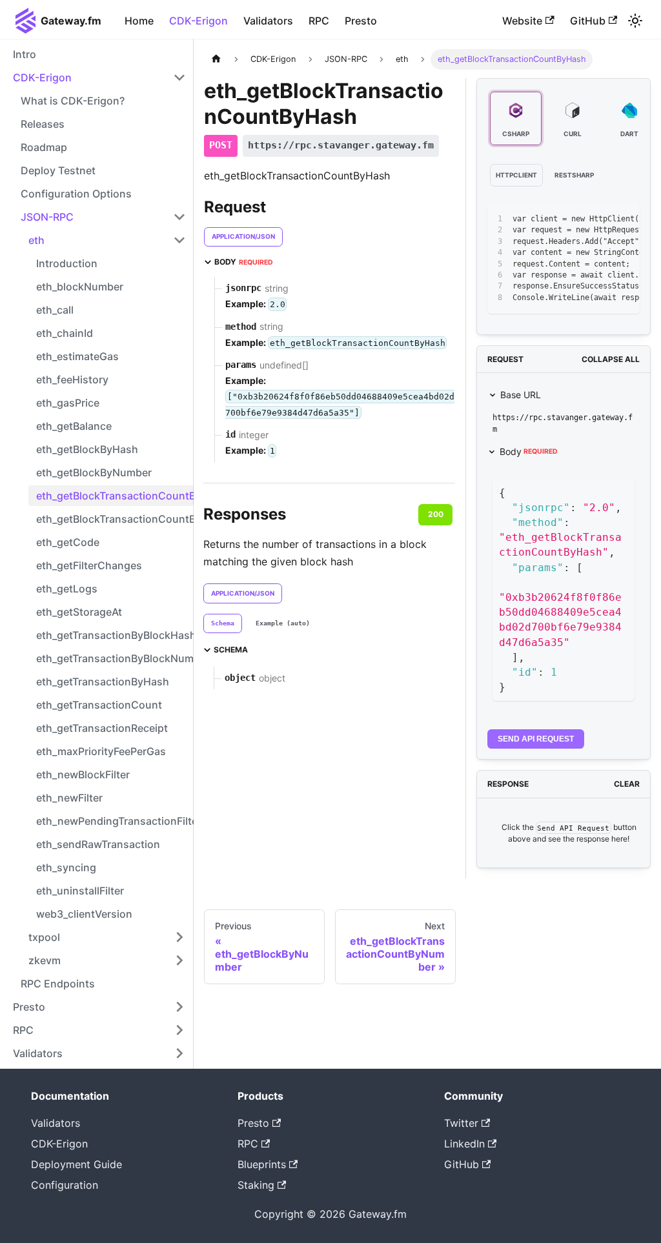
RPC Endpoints (58, 983)
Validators (268, 20)
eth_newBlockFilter (83, 774)
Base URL (520, 394)
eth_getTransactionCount (99, 704)
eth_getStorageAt (79, 611)
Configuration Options (76, 193)
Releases (43, 123)
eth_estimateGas (77, 356)
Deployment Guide (76, 1164)
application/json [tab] (243, 236)
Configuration (64, 1184)
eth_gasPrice (67, 402)
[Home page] (216, 59)
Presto (361, 20)
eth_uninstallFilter (80, 890)
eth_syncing (66, 867)
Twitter (461, 1123)
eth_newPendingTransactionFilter (115, 820)
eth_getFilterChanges (89, 565)
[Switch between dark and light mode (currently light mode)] (635, 20)
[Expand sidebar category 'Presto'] (179, 1006)
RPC (319, 20)
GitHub (587, 20)
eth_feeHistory (72, 379)
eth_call (55, 309)
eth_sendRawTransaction (98, 844)
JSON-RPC (47, 216)
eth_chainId (64, 333)
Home (139, 20)
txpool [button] (44, 937)
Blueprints (262, 1164)
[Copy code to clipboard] (600, 219)
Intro (24, 54)
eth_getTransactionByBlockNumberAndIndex (115, 658)
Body (529, 451)
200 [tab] (435, 514)
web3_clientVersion (84, 913)
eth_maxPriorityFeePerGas (101, 751)
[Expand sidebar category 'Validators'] (179, 1053)
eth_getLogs (66, 588)
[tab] (222, 623)
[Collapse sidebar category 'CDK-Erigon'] (179, 77)
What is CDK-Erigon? (73, 100)
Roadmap (44, 147)
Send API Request (536, 738)
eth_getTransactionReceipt (102, 728)
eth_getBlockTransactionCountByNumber (115, 518)
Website (522, 20)
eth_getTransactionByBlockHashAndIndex (115, 635)
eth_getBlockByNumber (94, 472)
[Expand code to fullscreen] (624, 219)
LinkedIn (464, 1143)
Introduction (66, 263)
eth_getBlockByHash (87, 449)
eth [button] (36, 240)
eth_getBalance (74, 425)
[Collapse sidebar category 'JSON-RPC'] (179, 217)
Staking (256, 1184)
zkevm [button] (44, 960)
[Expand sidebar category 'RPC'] (179, 1030)
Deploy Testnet (58, 170)
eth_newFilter (69, 797)
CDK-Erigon (198, 20)
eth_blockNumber (79, 286)
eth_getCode (67, 542)
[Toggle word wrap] (577, 219)
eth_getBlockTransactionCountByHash (115, 495)
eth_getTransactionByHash (102, 681)
